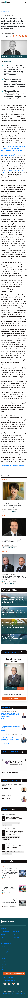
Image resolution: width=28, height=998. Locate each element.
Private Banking (5, 940)
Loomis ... (8, 511)
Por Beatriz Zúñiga (8, 545)
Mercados (3, 934)
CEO (3, 583)
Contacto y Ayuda (9, 980)
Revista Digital (10, 652)
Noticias (3, 928)
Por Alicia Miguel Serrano (10, 906)
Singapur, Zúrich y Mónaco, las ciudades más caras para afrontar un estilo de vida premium (13, 638)
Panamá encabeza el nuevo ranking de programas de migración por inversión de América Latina (13, 600)
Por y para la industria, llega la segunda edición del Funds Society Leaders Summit (16, 833)
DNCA (3, 547)
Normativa (15, 940)
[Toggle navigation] (26, 2)
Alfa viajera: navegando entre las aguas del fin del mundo (9, 902)
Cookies (13, 995)
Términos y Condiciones (7, 993)
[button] (13, 992)
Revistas (3, 958)
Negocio (12, 583)
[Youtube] (13, 984)
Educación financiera (6, 955)
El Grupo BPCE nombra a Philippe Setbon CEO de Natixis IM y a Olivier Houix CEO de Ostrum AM (14, 577)
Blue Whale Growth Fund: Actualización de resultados (14, 817)
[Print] (23, 36)
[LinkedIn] (13, 36)
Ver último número (14, 698)
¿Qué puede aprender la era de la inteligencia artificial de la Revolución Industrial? (10, 739)
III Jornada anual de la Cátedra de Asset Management (15, 846)
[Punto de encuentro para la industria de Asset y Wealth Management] (6, 2)
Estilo (5, 862)
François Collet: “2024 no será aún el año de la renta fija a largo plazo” (13, 540)
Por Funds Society (8, 877)
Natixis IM (21, 465)
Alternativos (5, 465)
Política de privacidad (19, 993)
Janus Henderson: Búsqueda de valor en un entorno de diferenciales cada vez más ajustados (10, 714)
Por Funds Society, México (10, 581)
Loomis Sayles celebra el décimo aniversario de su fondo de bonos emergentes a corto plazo (11, 505)
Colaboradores (11, 752)
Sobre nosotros (11, 780)
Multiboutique (14, 465)
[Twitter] (20, 36)
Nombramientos (5, 931)
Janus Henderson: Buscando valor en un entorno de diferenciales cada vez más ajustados (10, 726)
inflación (8, 547)
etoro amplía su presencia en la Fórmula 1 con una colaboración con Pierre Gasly (10, 888)
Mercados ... (14, 511)
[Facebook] (17, 36)
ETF (14, 934)
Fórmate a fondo (6, 943)
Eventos (6, 809)
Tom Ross (3, 718)
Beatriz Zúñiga (7, 61)
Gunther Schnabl (5, 743)
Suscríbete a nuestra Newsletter (14, 973)
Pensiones (16, 937)
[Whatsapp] (26, 36)
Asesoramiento (5, 949)
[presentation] (2, 760)
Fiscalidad (3, 946)
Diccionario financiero (7, 952)
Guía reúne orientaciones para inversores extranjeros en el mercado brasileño (13, 627)
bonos (3, 511)
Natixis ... (7, 583)
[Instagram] (9, 984)
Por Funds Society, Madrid (10, 509)
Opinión (6, 708)
